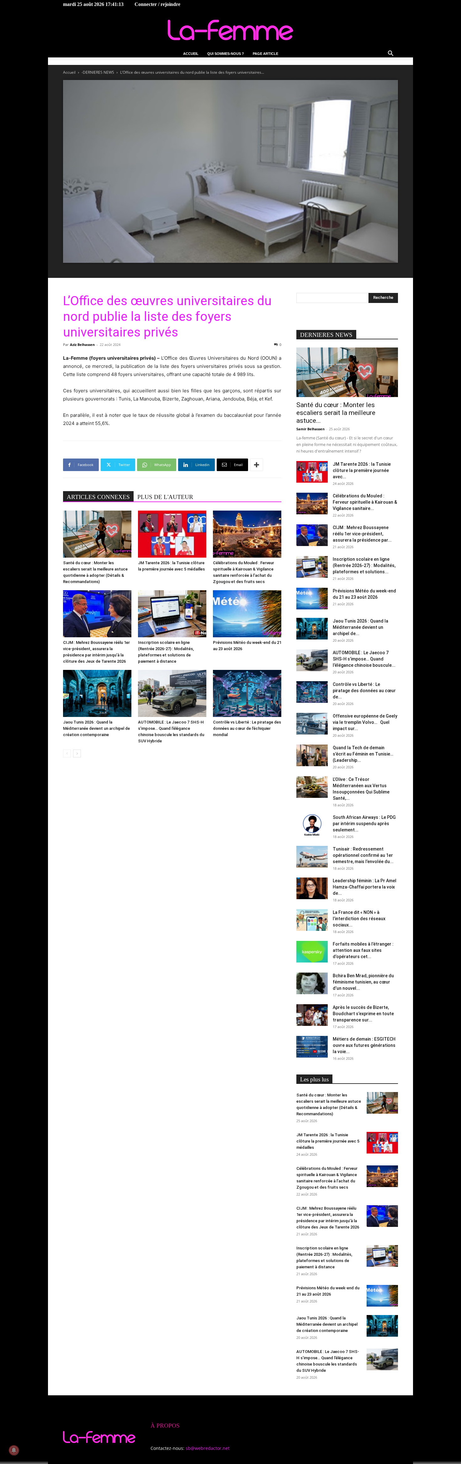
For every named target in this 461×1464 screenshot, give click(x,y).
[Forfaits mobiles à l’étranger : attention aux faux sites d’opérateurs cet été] (312, 952)
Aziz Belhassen (82, 344)
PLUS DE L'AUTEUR (165, 497)
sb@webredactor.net (208, 1448)
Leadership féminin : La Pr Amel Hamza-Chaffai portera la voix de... (364, 887)
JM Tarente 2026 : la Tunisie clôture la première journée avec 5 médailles (327, 1141)
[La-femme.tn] (230, 30)
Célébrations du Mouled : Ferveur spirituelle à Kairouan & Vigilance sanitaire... (365, 502)
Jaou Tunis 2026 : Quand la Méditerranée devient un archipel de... (360, 627)
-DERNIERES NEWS (98, 72)
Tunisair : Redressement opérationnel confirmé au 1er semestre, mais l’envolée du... (363, 855)
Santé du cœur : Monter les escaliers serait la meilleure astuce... (335, 412)
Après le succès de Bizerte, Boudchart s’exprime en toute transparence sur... (363, 1013)
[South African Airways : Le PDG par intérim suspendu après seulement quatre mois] (312, 825)
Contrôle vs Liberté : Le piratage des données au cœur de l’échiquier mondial (247, 728)
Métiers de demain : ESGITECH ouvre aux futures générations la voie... (364, 1045)
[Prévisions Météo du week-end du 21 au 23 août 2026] (247, 613)
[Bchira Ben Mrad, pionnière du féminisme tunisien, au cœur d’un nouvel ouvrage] (312, 983)
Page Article (265, 54)
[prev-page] (67, 753)
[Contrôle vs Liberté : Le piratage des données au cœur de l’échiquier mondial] (247, 693)
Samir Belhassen (310, 429)
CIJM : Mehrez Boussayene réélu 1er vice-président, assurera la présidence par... (362, 534)
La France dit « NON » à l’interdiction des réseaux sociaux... (359, 918)
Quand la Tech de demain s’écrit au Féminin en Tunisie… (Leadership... (363, 754)
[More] (256, 465)
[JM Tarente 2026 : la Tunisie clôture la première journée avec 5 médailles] (172, 534)
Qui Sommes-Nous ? (225, 54)
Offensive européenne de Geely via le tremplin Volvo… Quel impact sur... (365, 722)
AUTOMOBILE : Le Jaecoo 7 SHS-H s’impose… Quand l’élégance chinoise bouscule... (364, 659)
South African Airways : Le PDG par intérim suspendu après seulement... (364, 823)
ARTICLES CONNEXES (98, 497)
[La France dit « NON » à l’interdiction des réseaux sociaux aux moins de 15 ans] (312, 920)
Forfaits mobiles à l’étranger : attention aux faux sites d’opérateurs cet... (363, 950)
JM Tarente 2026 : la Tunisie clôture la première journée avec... (362, 470)
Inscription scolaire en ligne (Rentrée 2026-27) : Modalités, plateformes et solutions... (364, 565)
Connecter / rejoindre (157, 4)
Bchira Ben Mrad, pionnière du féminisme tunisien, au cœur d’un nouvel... (363, 982)
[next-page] (77, 753)
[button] (390, 54)
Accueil (191, 54)
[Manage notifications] (14, 1450)
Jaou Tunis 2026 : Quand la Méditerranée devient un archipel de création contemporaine (96, 728)
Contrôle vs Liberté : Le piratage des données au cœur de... (364, 690)
